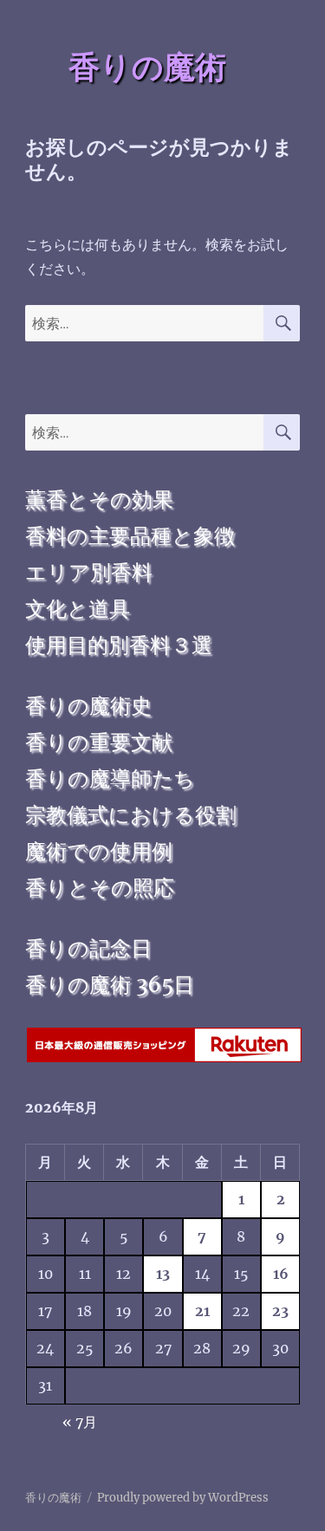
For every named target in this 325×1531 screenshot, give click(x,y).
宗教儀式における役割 (131, 814)
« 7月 (79, 1421)
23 (280, 1311)
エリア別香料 (89, 572)
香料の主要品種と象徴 (130, 535)
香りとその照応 (99, 887)
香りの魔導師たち (110, 778)
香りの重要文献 (98, 742)
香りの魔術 (147, 67)
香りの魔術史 (88, 705)
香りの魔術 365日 (109, 984)
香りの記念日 (88, 948)
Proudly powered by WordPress (183, 1497)
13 (163, 1273)
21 (202, 1311)
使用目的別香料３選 (118, 645)
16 (281, 1273)
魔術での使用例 (98, 851)
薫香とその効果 (99, 499)
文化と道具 (77, 608)
